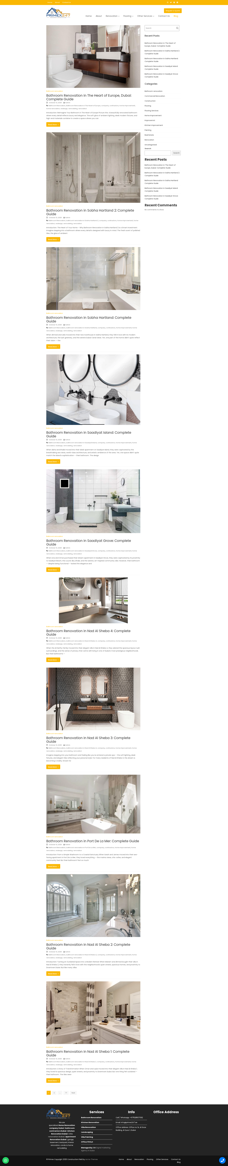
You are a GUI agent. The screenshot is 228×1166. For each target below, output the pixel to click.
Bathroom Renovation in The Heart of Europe (83, 105)
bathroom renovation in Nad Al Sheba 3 (81, 748)
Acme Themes (91, 1159)
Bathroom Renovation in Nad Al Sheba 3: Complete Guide (88, 740)
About (57, 2)
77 (66, 1093)
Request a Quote (173, 10)
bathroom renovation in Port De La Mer (81, 847)
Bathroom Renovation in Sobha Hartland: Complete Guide (88, 319)
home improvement (127, 105)
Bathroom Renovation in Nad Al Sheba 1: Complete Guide (87, 1053)
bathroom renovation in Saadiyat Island (81, 443)
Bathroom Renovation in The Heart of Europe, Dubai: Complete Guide (88, 97)
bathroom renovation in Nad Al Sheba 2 (81, 955)
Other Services (144, 16)
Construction (150, 101)
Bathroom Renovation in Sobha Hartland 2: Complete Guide (90, 212)
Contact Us (66, 2)
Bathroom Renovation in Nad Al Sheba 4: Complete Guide (88, 633)
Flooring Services (151, 110)
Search (148, 148)
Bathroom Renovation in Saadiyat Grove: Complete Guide (88, 542)
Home (50, 2)
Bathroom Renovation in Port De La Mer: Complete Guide (92, 841)
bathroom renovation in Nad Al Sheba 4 (81, 641)
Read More (52, 124)
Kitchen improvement (154, 125)
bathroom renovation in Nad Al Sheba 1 (81, 1062)
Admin (67, 103)
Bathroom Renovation (57, 105)
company (105, 105)
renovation (82, 108)
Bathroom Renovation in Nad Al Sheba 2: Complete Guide (88, 946)
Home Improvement (153, 115)
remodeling (73, 108)
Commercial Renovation (155, 96)
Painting (148, 130)
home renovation (53, 108)
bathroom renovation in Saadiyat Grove (81, 551)
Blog (176, 16)
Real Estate (149, 135)
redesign (64, 108)
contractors (114, 105)
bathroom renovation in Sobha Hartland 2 (82, 220)
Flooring (127, 16)
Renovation (111, 16)
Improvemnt (150, 120)
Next (73, 1093)
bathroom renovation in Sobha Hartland (81, 328)
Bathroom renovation (54, 91)
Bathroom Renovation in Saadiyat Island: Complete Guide (88, 434)
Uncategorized (151, 145)
